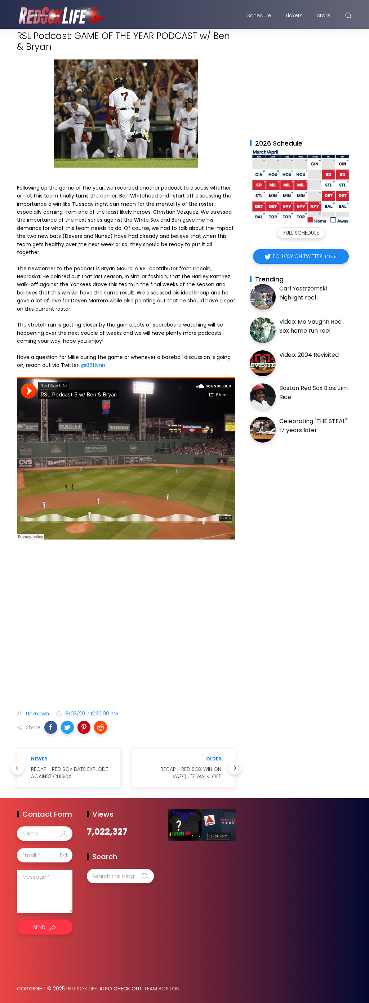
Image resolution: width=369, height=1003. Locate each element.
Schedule (259, 15)
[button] (50, 727)
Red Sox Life (81, 988)
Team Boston (161, 988)
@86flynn (93, 365)
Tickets (294, 15)
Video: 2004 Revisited (309, 355)
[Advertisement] (126, 647)
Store (323, 15)
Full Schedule (301, 232)
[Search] (348, 15)
